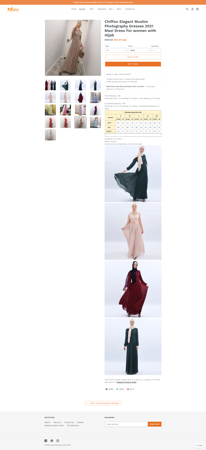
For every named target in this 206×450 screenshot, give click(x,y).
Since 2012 (66, 445)
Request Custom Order (54, 425)
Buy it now (133, 64)
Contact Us (69, 422)
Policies (80, 422)
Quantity (154, 46)
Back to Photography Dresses (104, 403)
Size (107, 46)
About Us (57, 422)
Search (47, 422)
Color (130, 46)
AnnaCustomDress (56, 445)
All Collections (73, 425)
